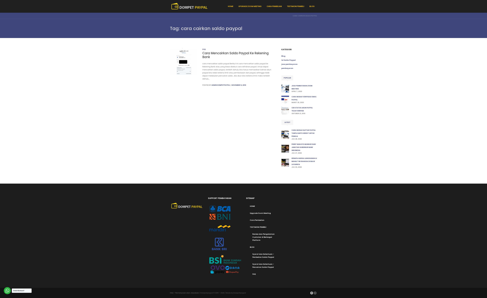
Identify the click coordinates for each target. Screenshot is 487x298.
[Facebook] (311, 293)
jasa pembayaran (289, 64)
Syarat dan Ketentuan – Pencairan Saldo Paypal (263, 265)
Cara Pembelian (257, 220)
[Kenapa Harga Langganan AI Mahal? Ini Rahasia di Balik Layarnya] (285, 162)
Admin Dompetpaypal (221, 85)
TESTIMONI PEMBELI (258, 227)
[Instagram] (315, 293)
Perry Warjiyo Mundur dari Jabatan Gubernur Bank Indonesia (304, 147)
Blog (283, 56)
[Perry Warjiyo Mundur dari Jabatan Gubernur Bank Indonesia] (285, 148)
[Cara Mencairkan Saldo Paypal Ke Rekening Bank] (183, 62)
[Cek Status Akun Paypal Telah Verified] (285, 110)
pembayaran (287, 68)
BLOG (252, 247)
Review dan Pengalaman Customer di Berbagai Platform (263, 237)
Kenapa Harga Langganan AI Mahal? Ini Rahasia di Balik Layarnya (304, 161)
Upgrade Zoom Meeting (260, 213)
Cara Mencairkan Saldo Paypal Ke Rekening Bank (235, 55)
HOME (252, 206)
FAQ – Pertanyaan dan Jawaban (184, 293)
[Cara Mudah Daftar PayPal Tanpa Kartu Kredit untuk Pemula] (285, 134)
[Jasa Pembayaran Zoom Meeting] (285, 88)
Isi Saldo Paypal (288, 60)
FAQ (254, 274)
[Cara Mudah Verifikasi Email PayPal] (285, 99)
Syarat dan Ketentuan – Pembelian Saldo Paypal (263, 255)
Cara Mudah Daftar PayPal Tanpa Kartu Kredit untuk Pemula (304, 133)
